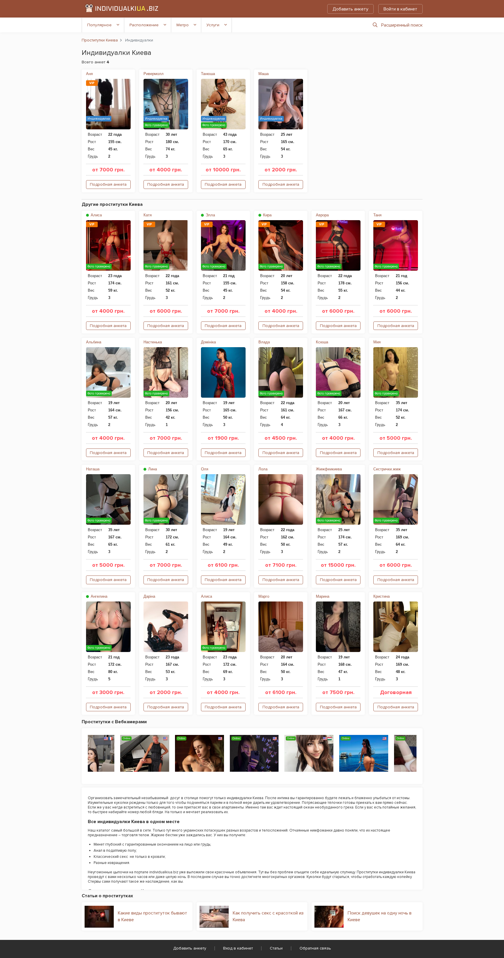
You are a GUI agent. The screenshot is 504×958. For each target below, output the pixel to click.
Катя (148, 215)
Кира (267, 215)
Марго (263, 596)
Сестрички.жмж (387, 469)
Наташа (92, 469)
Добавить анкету (350, 9)
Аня (89, 74)
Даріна (149, 596)
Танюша (208, 74)
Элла (209, 215)
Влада (264, 342)
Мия (377, 342)
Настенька (153, 342)
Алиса (96, 215)
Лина (152, 469)
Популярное (99, 24)
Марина (322, 596)
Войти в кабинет (400, 9)
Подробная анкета (108, 184)
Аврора (322, 215)
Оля (204, 469)
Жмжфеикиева (329, 469)
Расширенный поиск (402, 25)
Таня (377, 215)
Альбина (93, 342)
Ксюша (322, 342)
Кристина (381, 596)
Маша (263, 74)
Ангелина (98, 596)
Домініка (208, 342)
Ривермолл (154, 74)
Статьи (276, 948)
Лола (262, 469)
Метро (182, 24)
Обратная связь (315, 948)
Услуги (212, 24)
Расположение (144, 24)
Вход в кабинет (238, 948)
